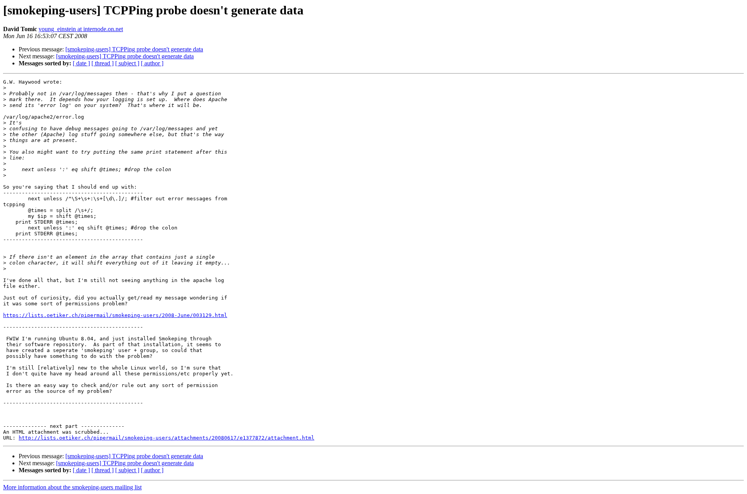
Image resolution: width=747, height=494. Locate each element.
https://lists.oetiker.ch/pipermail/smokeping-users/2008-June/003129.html (115, 315)
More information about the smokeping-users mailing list (72, 487)
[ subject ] (127, 63)
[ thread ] (102, 63)
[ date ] (81, 63)
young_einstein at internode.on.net (81, 29)
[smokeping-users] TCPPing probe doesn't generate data (134, 49)
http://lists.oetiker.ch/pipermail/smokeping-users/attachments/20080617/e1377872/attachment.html (166, 438)
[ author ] (152, 63)
